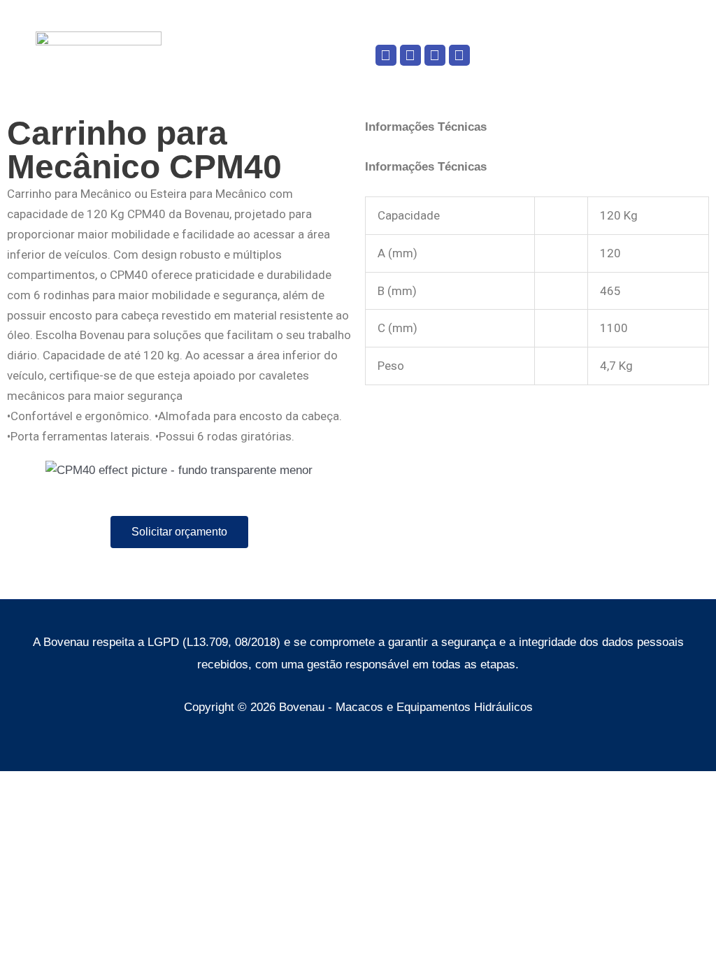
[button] (309, 54)
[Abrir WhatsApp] (681, 919)
